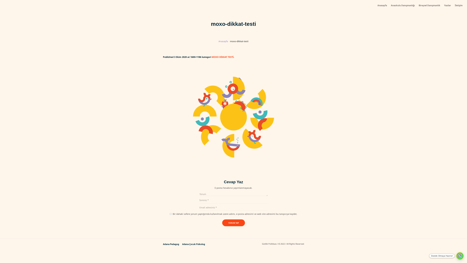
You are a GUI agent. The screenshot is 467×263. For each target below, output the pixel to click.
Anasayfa (223, 41)
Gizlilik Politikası (269, 244)
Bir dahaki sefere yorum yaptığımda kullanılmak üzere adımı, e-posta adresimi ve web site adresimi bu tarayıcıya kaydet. (235, 213)
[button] (460, 256)
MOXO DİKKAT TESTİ (223, 57)
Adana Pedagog (171, 244)
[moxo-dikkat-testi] (233, 117)
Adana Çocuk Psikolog (193, 244)
